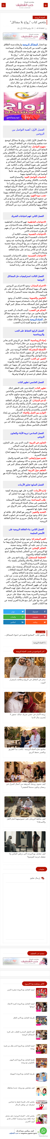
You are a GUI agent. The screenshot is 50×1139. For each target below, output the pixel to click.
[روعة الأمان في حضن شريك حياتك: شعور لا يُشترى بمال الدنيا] (25, 702)
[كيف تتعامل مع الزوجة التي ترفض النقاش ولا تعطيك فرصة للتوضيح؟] (25, 841)
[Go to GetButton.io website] (43, 1136)
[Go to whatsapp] (43, 1130)
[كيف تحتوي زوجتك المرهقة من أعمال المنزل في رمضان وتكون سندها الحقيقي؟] (25, 772)
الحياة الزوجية (40, 17)
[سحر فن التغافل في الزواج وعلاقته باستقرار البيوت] (25, 667)
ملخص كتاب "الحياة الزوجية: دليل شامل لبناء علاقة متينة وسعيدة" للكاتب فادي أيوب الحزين (20, 1119)
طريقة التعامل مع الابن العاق (24, 1017)
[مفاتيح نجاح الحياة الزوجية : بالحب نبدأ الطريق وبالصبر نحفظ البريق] (25, 737)
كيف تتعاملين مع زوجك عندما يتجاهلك (21, 1088)
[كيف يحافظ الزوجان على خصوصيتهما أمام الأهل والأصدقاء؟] (25, 806)
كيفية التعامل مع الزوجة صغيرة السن (21, 989)
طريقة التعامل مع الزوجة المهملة (22, 1074)
